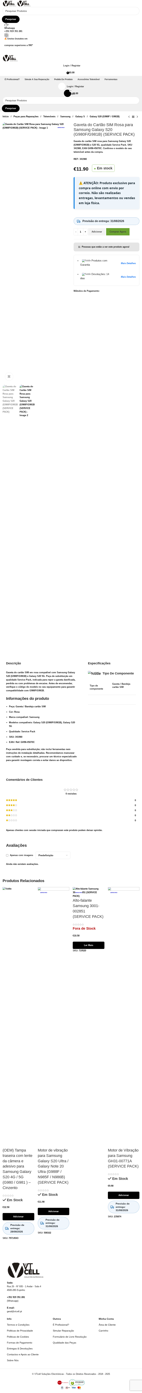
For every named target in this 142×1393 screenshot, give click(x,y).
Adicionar (97, 231)
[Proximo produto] (137, 117)
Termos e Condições (18, 1324)
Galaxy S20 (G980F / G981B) (104, 116)
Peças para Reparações (26, 116)
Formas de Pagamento (19, 1342)
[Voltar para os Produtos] (133, 117)
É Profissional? (61, 1324)
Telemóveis (49, 116)
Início (6, 116)
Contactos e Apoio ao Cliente (23, 1354)
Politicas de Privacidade (20, 1330)
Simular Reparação (63, 1330)
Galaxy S (80, 116)
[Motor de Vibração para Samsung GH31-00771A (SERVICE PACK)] (124, 1017)
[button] (71, 50)
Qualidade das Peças (64, 1342)
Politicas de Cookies (18, 1336)
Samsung (65, 116)
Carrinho (103, 1330)
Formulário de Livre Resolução (70, 1336)
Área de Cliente (107, 1324)
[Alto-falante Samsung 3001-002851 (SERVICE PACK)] (88, 892)
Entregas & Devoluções (20, 1348)
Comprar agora (118, 231)
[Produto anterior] (129, 117)
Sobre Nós (13, 1360)
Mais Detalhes (128, 263)
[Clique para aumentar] (9, 376)
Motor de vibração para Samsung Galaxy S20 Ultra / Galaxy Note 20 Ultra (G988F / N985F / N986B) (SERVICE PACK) (53, 1166)
